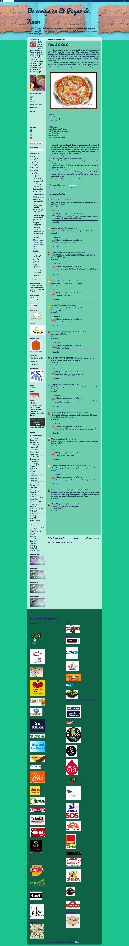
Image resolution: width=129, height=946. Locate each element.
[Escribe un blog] (71, 185)
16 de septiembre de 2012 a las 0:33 (66, 439)
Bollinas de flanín (38, 189)
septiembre (37, 186)
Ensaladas (33, 461)
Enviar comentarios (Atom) (64, 542)
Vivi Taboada (55, 200)
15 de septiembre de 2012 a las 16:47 (75, 331)
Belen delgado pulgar (57, 252)
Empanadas (33, 459)
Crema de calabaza (38, 194)
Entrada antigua (92, 538)
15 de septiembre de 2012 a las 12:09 (72, 281)
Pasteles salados (34, 497)
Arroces (32, 438)
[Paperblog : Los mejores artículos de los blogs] (33, 306)
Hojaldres (33, 478)
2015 (33, 167)
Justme (53, 305)
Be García (32, 96)
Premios (32, 516)
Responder (54, 207)
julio (35, 259)
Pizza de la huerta (38, 220)
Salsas (32, 534)
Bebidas (32, 440)
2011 (33, 279)
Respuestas (56, 210)
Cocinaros (54, 228)
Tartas (32, 546)
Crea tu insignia (32, 101)
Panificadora (33, 492)
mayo (35, 264)
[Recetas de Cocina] (35, 320)
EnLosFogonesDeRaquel (58, 412)
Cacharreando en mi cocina (59, 490)
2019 (33, 156)
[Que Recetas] (34, 364)
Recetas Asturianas (35, 523)
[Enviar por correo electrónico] (70, 185)
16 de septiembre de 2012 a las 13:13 (71, 398)
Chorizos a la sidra (38, 240)
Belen (57, 214)
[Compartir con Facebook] (74, 185)
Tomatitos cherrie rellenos (38, 237)
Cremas (32, 454)
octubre (36, 184)
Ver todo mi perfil (35, 71)
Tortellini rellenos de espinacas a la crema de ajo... (38, 231)
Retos (31, 529)
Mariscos (32, 485)
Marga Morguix (56, 504)
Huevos (32, 480)
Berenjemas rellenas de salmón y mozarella (37, 224)
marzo (36, 270)
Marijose (54, 384)
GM (31, 471)
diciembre (36, 178)
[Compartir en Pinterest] (76, 185)
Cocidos (32, 449)
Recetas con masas (64, 188)
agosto (36, 256)
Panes (31, 490)
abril (35, 267)
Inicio (75, 538)
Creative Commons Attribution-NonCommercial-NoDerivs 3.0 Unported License (37, 411)
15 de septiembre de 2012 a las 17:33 (83, 358)
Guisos (32, 473)
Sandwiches (33, 536)
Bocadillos (33, 445)
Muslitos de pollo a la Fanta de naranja (38, 211)
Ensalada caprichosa (36, 252)
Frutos (32, 468)
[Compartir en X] (73, 185)
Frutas (32, 466)
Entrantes (33, 464)
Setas (31, 539)
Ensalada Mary (38, 192)
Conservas (33, 452)
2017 (33, 162)
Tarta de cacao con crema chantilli (38, 216)
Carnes (32, 447)
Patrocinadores (34, 501)
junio (35, 261)
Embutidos (33, 456)
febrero (36, 272)
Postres (32, 513)
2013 (33, 173)
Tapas (31, 543)
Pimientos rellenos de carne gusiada (38, 243)
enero (35, 275)
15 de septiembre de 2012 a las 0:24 (67, 228)
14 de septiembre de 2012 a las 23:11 (69, 200)
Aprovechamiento (35, 435)
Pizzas (56, 188)
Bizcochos (32, 442)
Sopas (31, 541)
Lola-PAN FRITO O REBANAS (62, 358)
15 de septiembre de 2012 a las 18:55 (77, 412)
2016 (33, 165)
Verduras (73, 188)
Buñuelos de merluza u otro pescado (38, 201)
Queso (31, 518)
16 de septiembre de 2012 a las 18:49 (72, 504)
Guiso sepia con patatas (37, 206)
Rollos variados (34, 531)
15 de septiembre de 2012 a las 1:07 (74, 252)
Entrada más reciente (56, 538)
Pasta (31, 494)
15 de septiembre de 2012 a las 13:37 (66, 305)
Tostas (32, 548)
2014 (33, 170)
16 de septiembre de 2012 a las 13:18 (77, 490)
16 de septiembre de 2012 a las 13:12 (71, 319)
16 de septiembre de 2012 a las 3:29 (79, 465)
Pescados (32, 504)
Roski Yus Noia (56, 281)
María (53, 439)
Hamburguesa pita (38, 197)
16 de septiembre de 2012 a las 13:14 (71, 453)
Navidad (32, 487)
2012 (33, 176)
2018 (33, 159)
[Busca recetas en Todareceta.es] (36, 358)
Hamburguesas (34, 475)
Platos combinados (35, 509)
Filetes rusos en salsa (37, 248)
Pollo (31, 511)
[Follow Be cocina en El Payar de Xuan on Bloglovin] (36, 144)
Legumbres (33, 483)
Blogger (77, 942)
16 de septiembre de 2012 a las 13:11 (71, 266)
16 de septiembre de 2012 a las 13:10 (71, 214)
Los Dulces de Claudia (57, 331)
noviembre (37, 181)
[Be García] (31, 99)
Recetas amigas (34, 520)
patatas (32, 499)
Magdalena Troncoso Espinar (60, 465)
